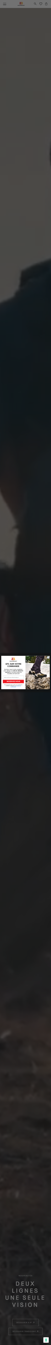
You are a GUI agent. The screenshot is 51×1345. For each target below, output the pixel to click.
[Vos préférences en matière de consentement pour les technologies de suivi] (46, 1340)
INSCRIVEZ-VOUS (13, 681)
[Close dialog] (48, 657)
